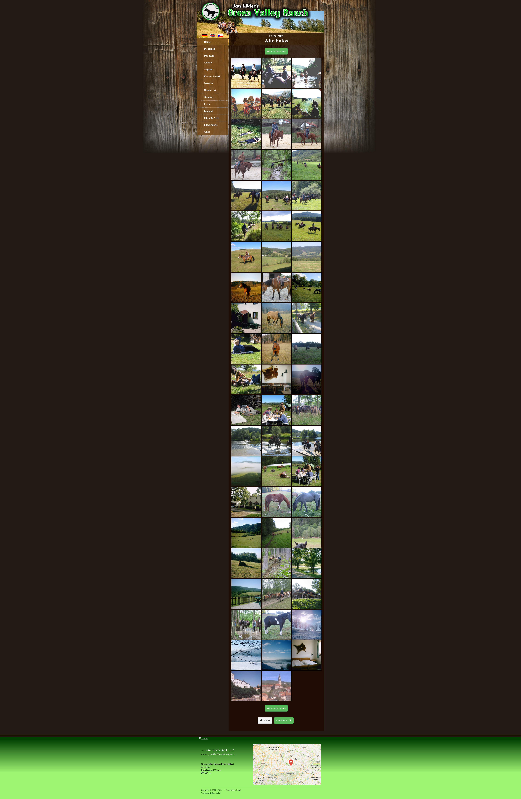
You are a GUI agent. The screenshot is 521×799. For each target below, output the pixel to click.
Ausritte (208, 62)
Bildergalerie (210, 125)
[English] (212, 35)
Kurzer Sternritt (212, 76)
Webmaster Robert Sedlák (211, 793)
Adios (207, 131)
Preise (207, 104)
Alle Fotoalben (277, 51)
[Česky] (220, 35)
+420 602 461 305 (220, 749)
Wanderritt (210, 90)
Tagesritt (208, 69)
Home (207, 42)
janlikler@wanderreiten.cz (222, 754)
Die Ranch (209, 48)
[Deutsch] (204, 35)
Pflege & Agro (211, 118)
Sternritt (208, 83)
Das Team (209, 55)
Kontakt (208, 111)
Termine (208, 97)
